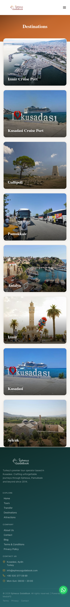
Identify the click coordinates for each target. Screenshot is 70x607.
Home (7, 498)
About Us (9, 530)
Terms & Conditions (14, 544)
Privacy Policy (11, 549)
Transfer (8, 507)
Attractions (9, 517)
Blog (6, 539)
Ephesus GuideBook (20, 593)
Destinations (10, 512)
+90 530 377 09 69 (17, 575)
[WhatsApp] (63, 590)
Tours (7, 503)
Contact (8, 534)
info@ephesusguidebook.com (22, 570)
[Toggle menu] (64, 7)
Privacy (15, 601)
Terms (6, 601)
